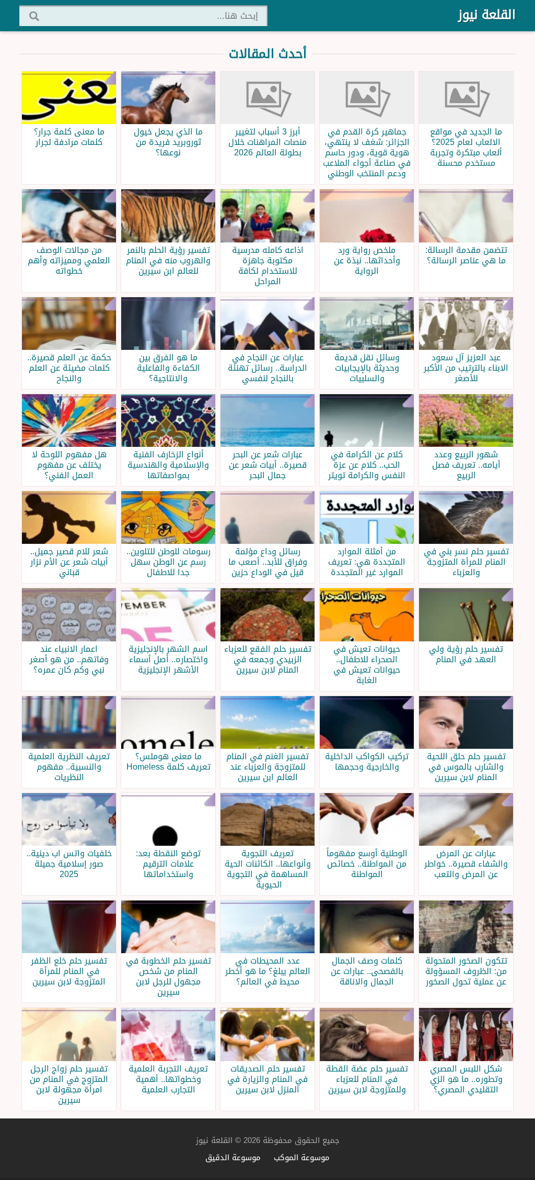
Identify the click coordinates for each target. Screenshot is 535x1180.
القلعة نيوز (487, 15)
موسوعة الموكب (302, 1157)
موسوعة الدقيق (233, 1157)
